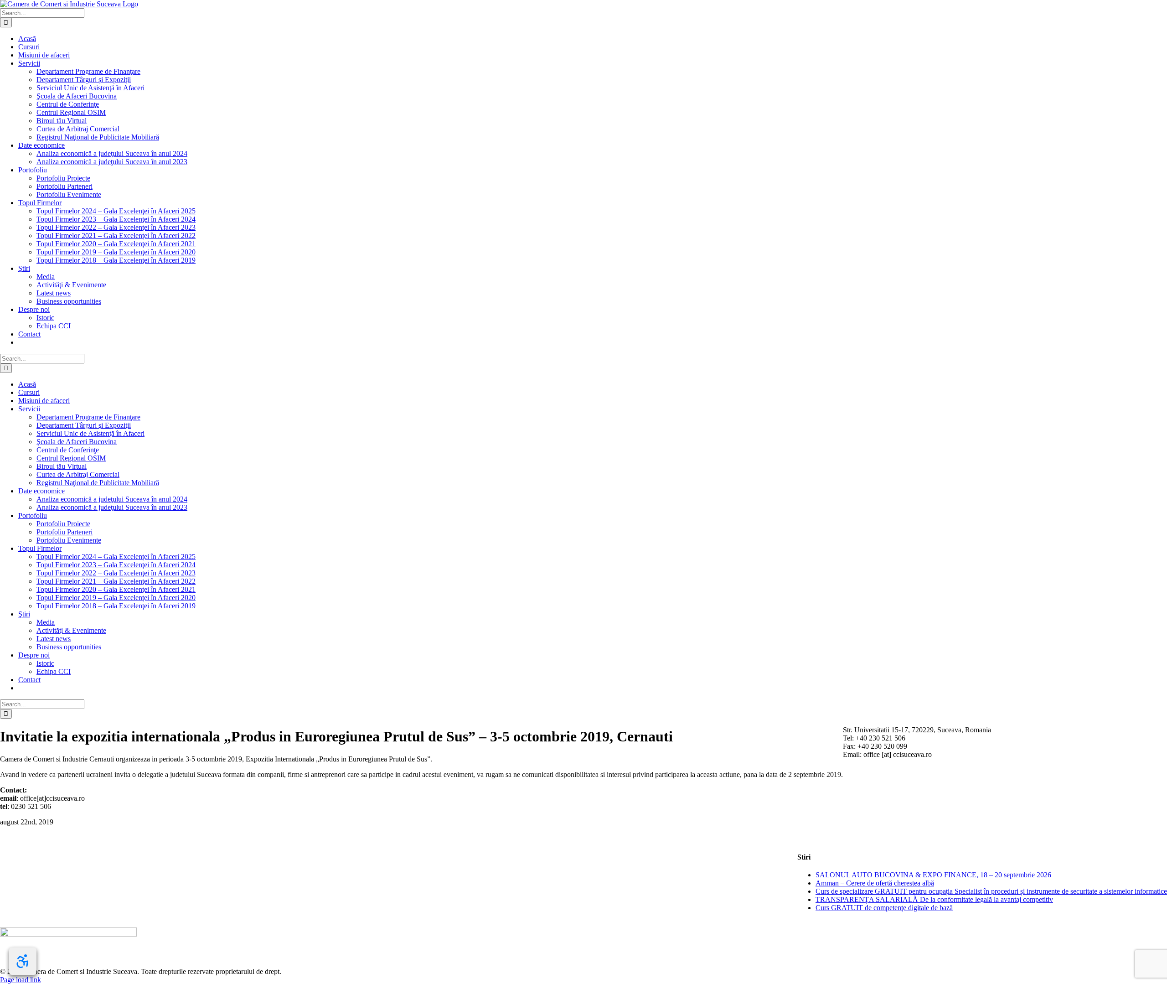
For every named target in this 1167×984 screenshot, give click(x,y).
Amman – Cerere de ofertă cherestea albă (875, 883)
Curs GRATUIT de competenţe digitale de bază (884, 907)
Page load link (20, 980)
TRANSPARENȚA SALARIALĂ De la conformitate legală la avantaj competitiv (934, 899)
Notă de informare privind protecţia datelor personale (76, 923)
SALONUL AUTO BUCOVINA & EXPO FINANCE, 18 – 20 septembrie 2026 (933, 875)
